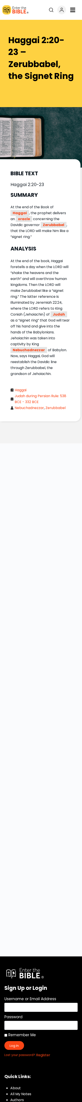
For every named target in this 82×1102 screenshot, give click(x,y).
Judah (59, 314)
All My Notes (20, 1094)
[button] (73, 10)
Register (43, 1055)
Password (13, 1017)
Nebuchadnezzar (29, 350)
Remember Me (21, 1035)
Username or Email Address (30, 998)
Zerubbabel (53, 224)
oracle (24, 218)
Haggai (20, 213)
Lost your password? (19, 1055)
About (15, 1088)
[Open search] (51, 9)
